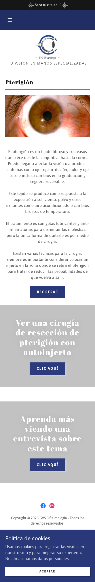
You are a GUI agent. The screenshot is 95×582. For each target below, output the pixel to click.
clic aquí (48, 368)
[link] (47, 47)
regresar (47, 292)
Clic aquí (48, 465)
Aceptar (47, 571)
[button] (9, 20)
